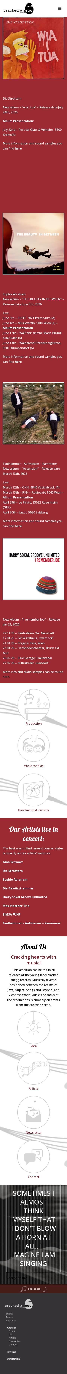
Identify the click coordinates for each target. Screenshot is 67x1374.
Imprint (9, 1313)
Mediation (11, 1320)
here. (6, 677)
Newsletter (14, 1341)
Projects (11, 1351)
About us (12, 1327)
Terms (9, 1317)
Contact (13, 1344)
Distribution (13, 1358)
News (12, 1331)
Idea (11, 1334)
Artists (12, 1337)
